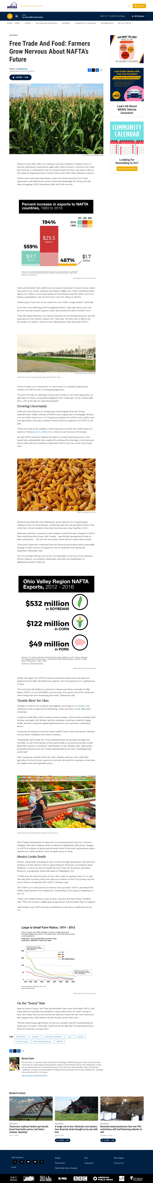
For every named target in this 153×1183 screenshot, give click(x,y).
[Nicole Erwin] (14, 1064)
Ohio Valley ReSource (42, 1042)
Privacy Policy (60, 1163)
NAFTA (59, 1042)
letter (41, 417)
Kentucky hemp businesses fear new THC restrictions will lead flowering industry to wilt (121, 1129)
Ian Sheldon (80, 706)
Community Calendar (85, 23)
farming (35, 1037)
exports (80, 1037)
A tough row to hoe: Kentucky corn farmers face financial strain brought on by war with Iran (76, 1129)
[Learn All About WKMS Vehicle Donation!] (127, 84)
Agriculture (13, 35)
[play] (10, 16)
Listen (28, 23)
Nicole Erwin (22, 69)
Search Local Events (127, 168)
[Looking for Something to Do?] (127, 138)
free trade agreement (53, 1037)
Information (107, 23)
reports (30, 887)
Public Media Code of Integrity (66, 1168)
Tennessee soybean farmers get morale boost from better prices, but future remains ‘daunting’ (28, 1129)
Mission (58, 1158)
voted (34, 386)
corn (69, 1037)
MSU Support (119, 1158)
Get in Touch (124, 23)
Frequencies (88, 1163)
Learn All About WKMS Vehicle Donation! (127, 109)
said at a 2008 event (43, 432)
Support (66, 23)
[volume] (16, 16)
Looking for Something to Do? (127, 161)
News (17, 23)
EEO (86, 1158)
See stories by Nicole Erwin (34, 1075)
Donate (140, 6)
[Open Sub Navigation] (21, 23)
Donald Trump (22, 1042)
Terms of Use (119, 1163)
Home (9, 23)
